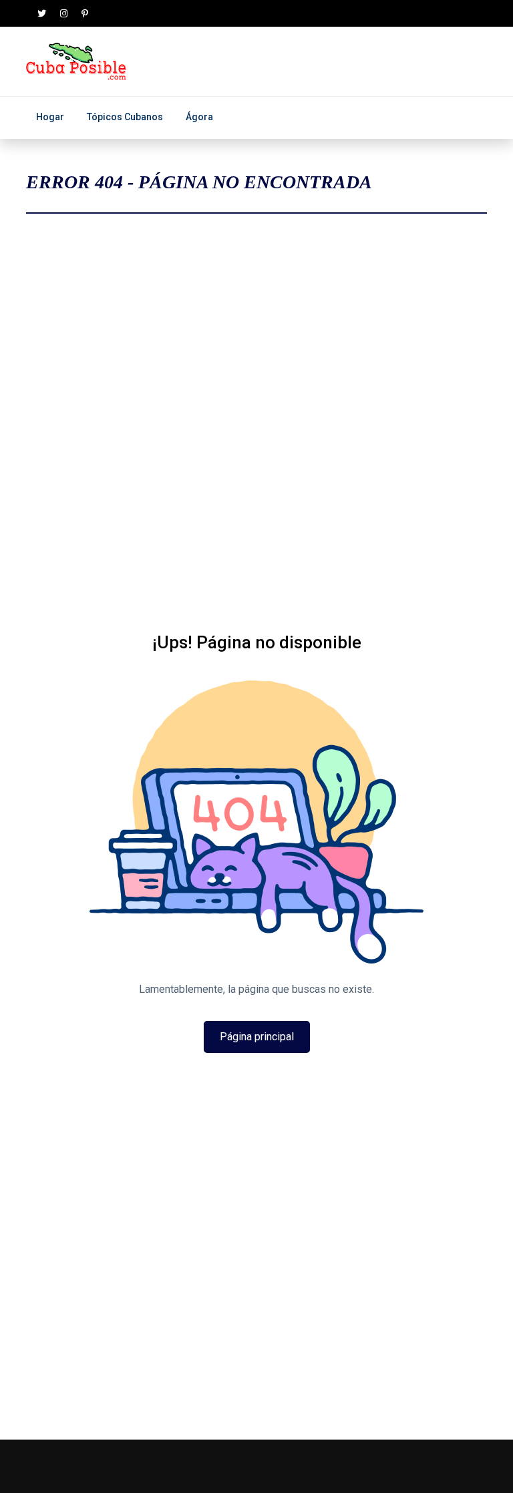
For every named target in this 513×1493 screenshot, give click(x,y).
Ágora (199, 117)
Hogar (50, 117)
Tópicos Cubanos (125, 117)
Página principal (257, 1036)
